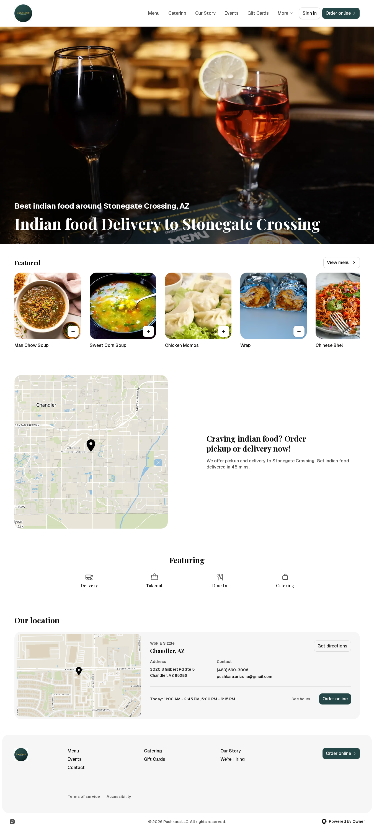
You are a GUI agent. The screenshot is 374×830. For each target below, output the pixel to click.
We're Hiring (232, 759)
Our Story (205, 13)
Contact (76, 767)
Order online (335, 699)
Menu (153, 13)
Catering (177, 13)
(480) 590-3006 (232, 670)
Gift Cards (258, 13)
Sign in (310, 13)
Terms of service (84, 796)
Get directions (332, 646)
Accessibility (119, 796)
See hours (301, 698)
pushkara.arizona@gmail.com (244, 676)
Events (232, 13)
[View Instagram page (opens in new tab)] (12, 821)
